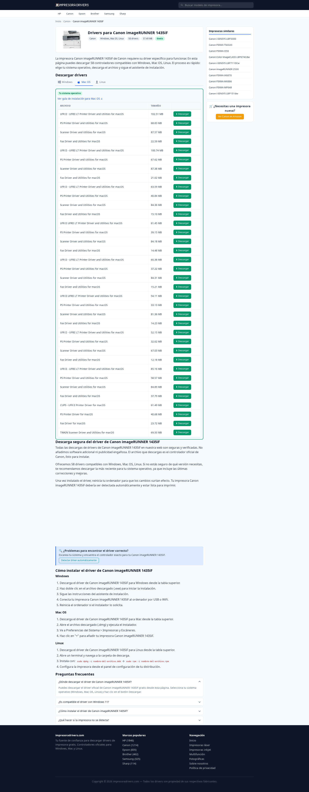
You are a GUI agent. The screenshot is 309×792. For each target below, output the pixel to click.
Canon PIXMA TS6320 (220, 44)
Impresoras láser (199, 745)
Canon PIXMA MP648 (220, 87)
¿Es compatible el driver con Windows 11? (83, 702)
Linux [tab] (102, 82)
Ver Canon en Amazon (230, 116)
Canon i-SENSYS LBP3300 (222, 38)
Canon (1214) (130, 745)
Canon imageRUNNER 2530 (224, 69)
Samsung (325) (131, 759)
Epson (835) (129, 749)
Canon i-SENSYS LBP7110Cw (224, 63)
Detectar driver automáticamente (79, 560)
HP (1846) (128, 740)
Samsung (109, 13)
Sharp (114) (129, 763)
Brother (95, 13)
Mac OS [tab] (86, 82)
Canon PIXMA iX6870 (220, 75)
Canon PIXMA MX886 (220, 81)
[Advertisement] (129, 517)
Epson (82, 13)
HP (59, 13)
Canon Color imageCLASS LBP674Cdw (229, 57)
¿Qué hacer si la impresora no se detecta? (83, 720)
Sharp (123, 13)
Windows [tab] (67, 82)
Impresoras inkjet (200, 749)
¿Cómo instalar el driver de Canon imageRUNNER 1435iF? (93, 711)
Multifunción (197, 754)
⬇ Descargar (182, 113)
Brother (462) (130, 754)
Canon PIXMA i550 (219, 51)
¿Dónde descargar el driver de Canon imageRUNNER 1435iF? (95, 682)
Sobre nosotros (198, 763)
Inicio (58, 21)
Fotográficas (196, 759)
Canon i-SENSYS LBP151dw (223, 93)
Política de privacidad (202, 768)
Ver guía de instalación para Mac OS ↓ (80, 98)
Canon (69, 13)
